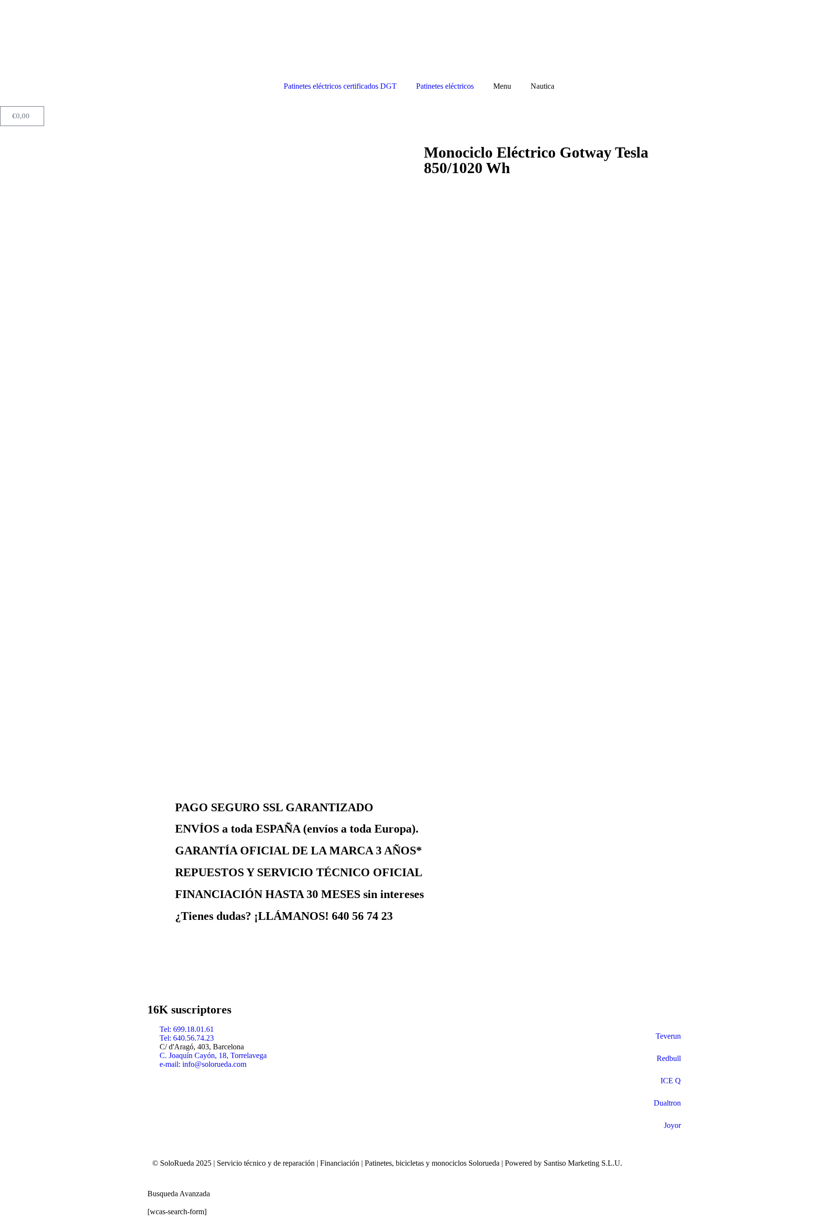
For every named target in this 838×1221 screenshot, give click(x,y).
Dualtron (667, 1103)
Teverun (668, 1036)
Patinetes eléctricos (445, 86)
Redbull (669, 1058)
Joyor (672, 1125)
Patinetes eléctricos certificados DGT (340, 86)
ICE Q (671, 1080)
